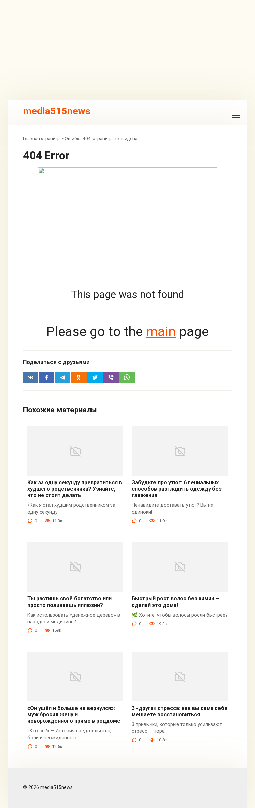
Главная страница (42, 138)
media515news (56, 111)
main (161, 331)
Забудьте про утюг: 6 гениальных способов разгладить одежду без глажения (177, 488)
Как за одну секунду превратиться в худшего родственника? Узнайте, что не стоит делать (74, 488)
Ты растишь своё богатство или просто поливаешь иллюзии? (69, 601)
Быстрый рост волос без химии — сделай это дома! (176, 601)
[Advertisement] (127, 49)
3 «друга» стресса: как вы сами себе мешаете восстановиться (180, 711)
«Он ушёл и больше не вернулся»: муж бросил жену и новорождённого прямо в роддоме (73, 714)
